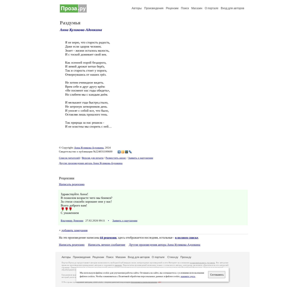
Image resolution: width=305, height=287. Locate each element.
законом (118, 265)
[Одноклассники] (123, 152)
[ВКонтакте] (119, 152)
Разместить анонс (116, 157)
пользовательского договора (202, 263)
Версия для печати (92, 157)
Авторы (137, 8)
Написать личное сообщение (106, 244)
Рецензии (172, 8)
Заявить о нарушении (140, 157)
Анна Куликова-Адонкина (81, 30)
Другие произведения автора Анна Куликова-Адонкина (90, 163)
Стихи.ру (172, 257)
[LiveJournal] (130, 152)
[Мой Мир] (126, 152)
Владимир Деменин (72, 220)
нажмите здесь (188, 276)
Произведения (153, 8)
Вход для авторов (232, 8)
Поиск (185, 8)
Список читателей (69, 157)
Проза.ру (185, 257)
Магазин (196, 8)
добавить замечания (74, 230)
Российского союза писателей (144, 282)
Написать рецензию (72, 184)
